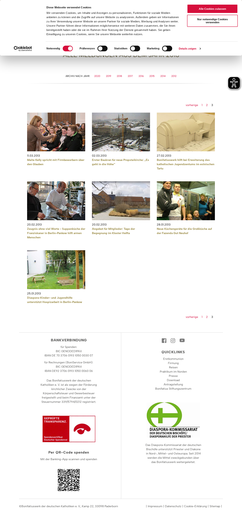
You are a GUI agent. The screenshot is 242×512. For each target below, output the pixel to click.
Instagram (173, 340)
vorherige (192, 105)
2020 (97, 76)
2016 (141, 76)
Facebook (164, 340)
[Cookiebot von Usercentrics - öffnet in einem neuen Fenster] (22, 48)
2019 (108, 76)
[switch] (102, 48)
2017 (130, 76)
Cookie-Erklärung (195, 506)
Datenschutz (173, 506)
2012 (173, 76)
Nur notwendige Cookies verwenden (212, 21)
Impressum (155, 506)
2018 (119, 76)
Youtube (182, 340)
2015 (152, 76)
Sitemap (215, 506)
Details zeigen (187, 48)
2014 (163, 76)
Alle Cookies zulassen (212, 8)
